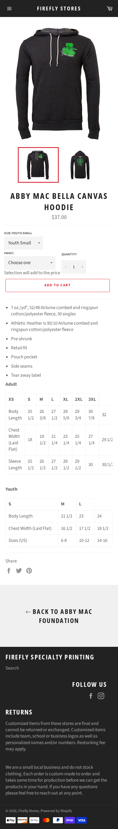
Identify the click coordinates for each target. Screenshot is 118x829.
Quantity (69, 254)
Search (12, 668)
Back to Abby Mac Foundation (62, 616)
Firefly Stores (59, 8)
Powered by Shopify (56, 810)
